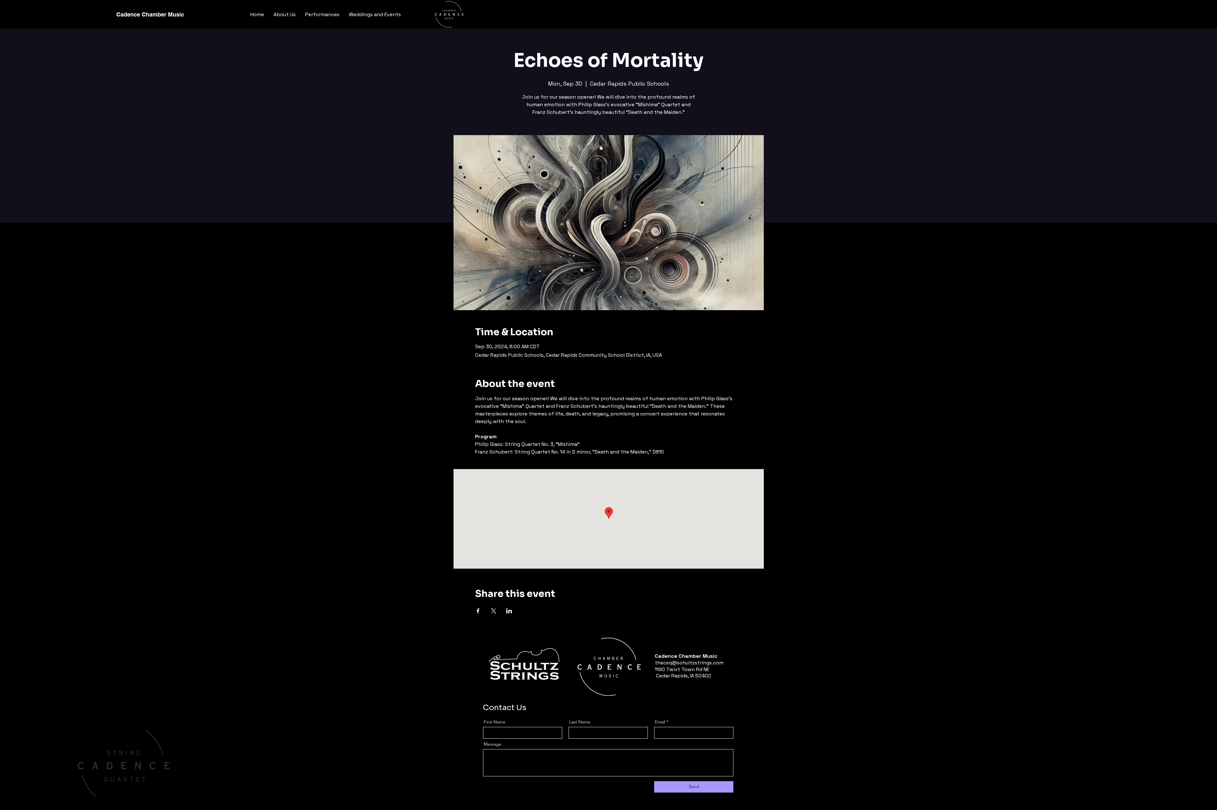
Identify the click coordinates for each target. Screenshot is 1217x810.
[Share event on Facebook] (478, 610)
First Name (494, 722)
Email (660, 722)
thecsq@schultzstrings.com (689, 662)
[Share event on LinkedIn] (509, 610)
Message (492, 744)
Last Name (579, 722)
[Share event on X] (494, 610)
